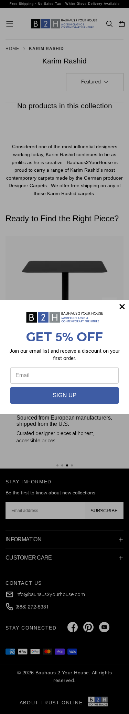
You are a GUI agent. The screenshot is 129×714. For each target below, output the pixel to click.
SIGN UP (64, 395)
